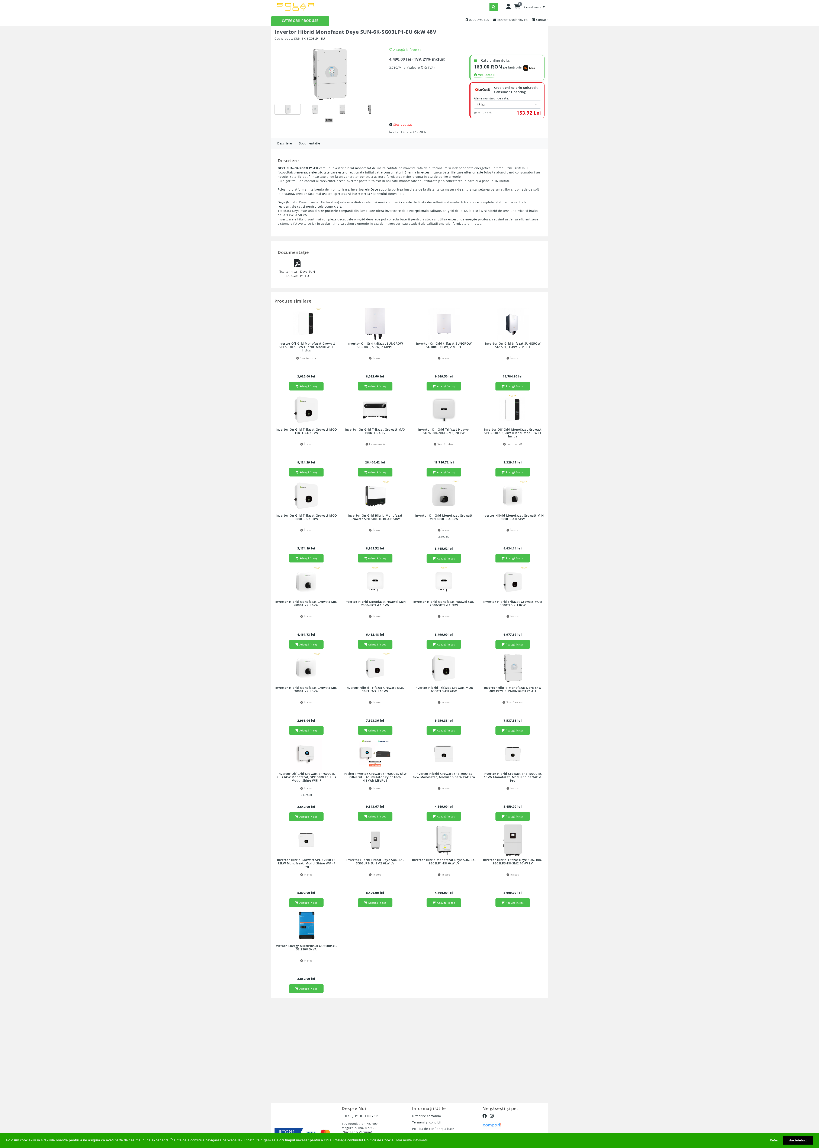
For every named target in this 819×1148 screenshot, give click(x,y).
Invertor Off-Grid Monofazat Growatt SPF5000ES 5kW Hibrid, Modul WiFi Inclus (306, 347)
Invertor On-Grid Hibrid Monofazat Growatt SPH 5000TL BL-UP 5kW (375, 517)
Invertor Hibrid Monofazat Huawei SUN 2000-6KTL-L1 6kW (375, 603)
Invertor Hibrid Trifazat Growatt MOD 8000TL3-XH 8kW (512, 603)
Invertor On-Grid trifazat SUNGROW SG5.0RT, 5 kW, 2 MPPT (375, 345)
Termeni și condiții (426, 1122)
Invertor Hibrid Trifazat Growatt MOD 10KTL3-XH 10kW (375, 689)
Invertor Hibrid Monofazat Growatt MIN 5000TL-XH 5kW (513, 517)
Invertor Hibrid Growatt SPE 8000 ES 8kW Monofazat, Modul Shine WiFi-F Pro (444, 775)
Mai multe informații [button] (412, 1140)
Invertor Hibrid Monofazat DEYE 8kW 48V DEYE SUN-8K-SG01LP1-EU (512, 689)
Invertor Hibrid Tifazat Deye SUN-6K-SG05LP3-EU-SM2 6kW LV (375, 861)
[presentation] (410, 7)
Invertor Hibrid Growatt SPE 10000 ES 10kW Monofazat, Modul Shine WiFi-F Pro (513, 777)
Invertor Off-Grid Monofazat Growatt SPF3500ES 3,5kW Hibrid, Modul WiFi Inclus (513, 433)
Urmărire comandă (426, 1116)
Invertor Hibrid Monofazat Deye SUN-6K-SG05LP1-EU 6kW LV (444, 861)
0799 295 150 (479, 20)
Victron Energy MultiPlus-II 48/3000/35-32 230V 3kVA (306, 947)
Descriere (284, 143)
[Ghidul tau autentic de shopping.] (491, 1125)
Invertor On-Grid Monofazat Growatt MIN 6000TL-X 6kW (444, 517)
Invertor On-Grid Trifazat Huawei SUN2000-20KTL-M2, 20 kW (444, 431)
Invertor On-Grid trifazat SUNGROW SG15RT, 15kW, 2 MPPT (513, 345)
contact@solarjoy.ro (512, 20)
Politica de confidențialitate (433, 1129)
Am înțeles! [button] (798, 1140)
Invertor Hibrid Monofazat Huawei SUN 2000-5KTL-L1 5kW (444, 603)
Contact (542, 20)
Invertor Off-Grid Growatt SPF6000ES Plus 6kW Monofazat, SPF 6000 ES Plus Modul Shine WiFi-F (306, 777)
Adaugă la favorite (407, 50)
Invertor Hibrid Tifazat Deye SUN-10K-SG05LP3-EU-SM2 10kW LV (512, 861)
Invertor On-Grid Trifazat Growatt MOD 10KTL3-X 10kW (306, 431)
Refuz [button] (774, 1140)
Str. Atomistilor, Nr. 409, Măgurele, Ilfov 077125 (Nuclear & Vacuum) (360, 1128)
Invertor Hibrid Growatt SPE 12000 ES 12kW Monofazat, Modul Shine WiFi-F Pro (306, 863)
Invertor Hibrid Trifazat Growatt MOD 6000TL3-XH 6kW (444, 689)
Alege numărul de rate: (491, 98)
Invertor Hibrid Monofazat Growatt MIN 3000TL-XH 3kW (306, 689)
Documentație (309, 143)
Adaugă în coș (308, 386)
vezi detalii (486, 75)
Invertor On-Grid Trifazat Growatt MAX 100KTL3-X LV (375, 431)
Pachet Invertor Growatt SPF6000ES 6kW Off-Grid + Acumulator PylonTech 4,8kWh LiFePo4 (375, 777)
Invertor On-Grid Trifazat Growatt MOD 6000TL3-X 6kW (306, 517)
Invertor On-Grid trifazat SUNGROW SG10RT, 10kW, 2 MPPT (444, 345)
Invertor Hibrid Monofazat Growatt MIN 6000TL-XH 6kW (306, 603)
